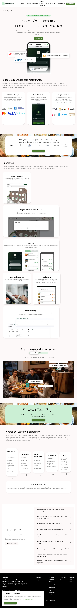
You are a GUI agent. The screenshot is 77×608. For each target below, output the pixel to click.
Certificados (52, 595)
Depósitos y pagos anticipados (52, 585)
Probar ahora (70, 3)
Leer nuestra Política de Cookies (27, 599)
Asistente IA (52, 592)
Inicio (3, 11)
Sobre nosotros (71, 580)
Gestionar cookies (50, 600)
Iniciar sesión (61, 3)
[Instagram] (41, 581)
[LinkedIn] (38, 581)
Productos (21, 3)
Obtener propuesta (37, 420)
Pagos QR (51, 590)
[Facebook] (35, 581)
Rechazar (39, 603)
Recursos (35, 3)
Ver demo (37, 38)
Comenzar (37, 151)
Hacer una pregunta (12, 543)
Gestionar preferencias (26, 603)
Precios (28, 3)
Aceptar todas (10, 603)
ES (48, 3)
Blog (61, 579)
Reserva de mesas (51, 580)
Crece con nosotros (43, 4)
